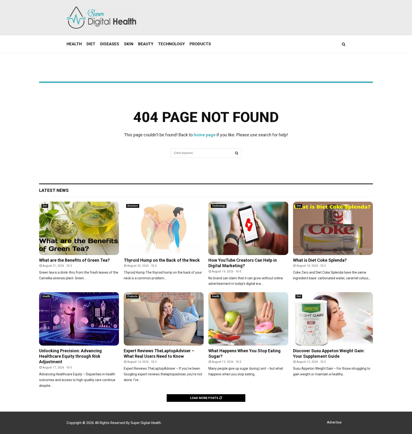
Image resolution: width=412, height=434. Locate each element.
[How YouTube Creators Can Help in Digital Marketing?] (248, 228)
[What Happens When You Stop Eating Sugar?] (248, 318)
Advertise (334, 422)
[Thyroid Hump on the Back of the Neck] (164, 228)
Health (74, 43)
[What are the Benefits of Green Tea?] (79, 228)
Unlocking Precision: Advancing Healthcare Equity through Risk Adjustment (70, 356)
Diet (91, 43)
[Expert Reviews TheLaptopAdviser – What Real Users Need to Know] (164, 318)
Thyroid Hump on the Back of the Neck (162, 260)
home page (205, 134)
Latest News (54, 190)
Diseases (109, 43)
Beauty (145, 43)
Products (200, 43)
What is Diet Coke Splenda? (320, 260)
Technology (171, 43)
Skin (128, 43)
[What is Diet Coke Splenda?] (333, 228)
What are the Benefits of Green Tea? (74, 260)
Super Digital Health (146, 423)
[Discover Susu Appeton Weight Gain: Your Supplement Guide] (333, 318)
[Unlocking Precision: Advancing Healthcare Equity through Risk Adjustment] (79, 318)
